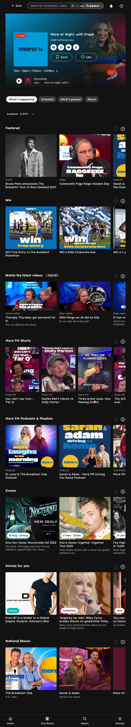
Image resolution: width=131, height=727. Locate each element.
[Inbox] (111, 6)
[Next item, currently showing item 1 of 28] (123, 201)
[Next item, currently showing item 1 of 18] (123, 566)
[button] (52, 275)
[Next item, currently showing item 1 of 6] (123, 129)
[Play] (19, 81)
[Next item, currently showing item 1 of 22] (123, 341)
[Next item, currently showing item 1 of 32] (123, 491)
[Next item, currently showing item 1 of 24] (123, 276)
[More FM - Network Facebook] (53, 47)
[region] (65, 161)
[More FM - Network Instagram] (61, 47)
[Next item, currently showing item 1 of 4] (123, 642)
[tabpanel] (65, 412)
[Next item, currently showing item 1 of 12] (123, 419)
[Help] (121, 6)
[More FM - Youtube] (69, 47)
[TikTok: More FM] (76, 47)
